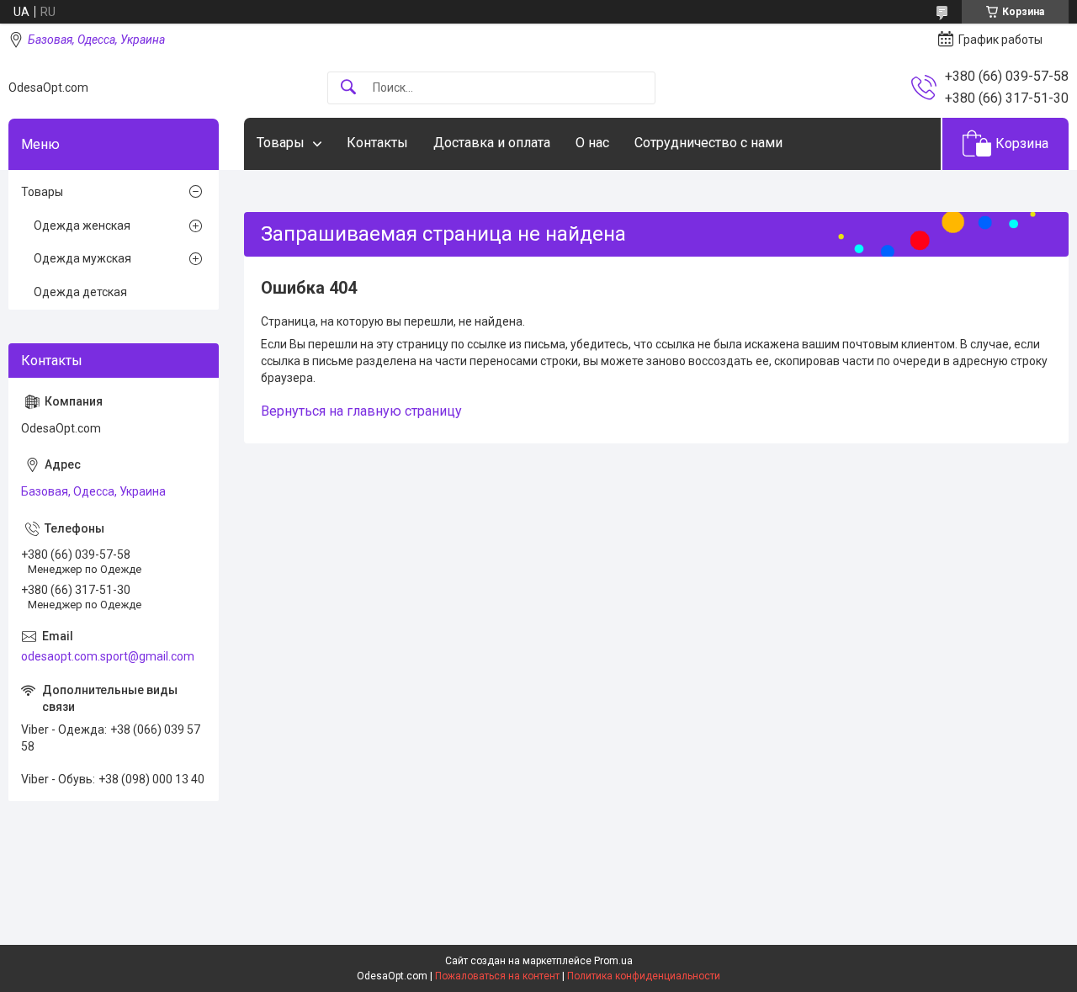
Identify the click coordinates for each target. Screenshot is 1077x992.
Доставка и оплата (491, 143)
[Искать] (348, 88)
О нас (592, 143)
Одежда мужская (82, 258)
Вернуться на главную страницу (361, 411)
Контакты (377, 143)
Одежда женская (82, 225)
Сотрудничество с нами (708, 143)
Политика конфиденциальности (643, 976)
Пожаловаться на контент (497, 976)
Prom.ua (613, 961)
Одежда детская (80, 292)
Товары (281, 143)
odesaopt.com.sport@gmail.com (107, 656)
